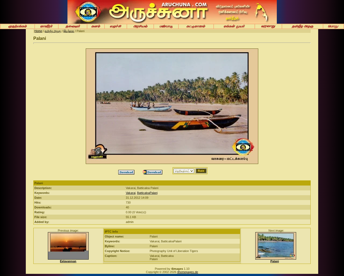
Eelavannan (68, 261)
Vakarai (130, 192)
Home (38, 31)
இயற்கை (68, 31)
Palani (274, 261)
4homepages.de (187, 272)
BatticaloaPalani (147, 192)
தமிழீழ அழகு (53, 31)
